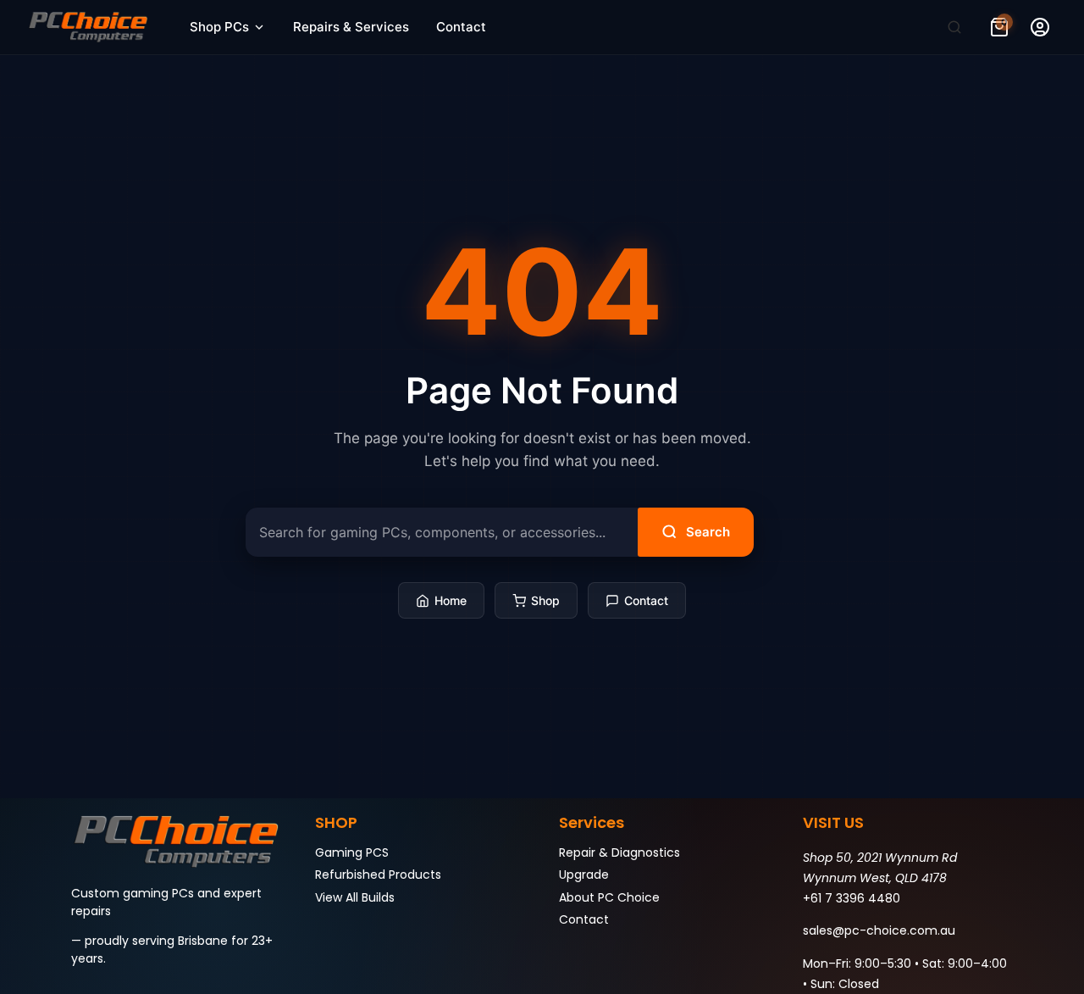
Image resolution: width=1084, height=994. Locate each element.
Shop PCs (219, 27)
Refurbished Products (378, 874)
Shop (545, 600)
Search (708, 532)
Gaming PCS (352, 852)
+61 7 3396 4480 (851, 898)
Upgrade (584, 874)
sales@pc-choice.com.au (879, 930)
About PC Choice (609, 897)
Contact (461, 27)
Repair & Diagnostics (619, 852)
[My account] (1040, 27)
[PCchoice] (88, 27)
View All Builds (355, 897)
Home (450, 600)
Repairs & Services (351, 27)
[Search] (954, 27)
